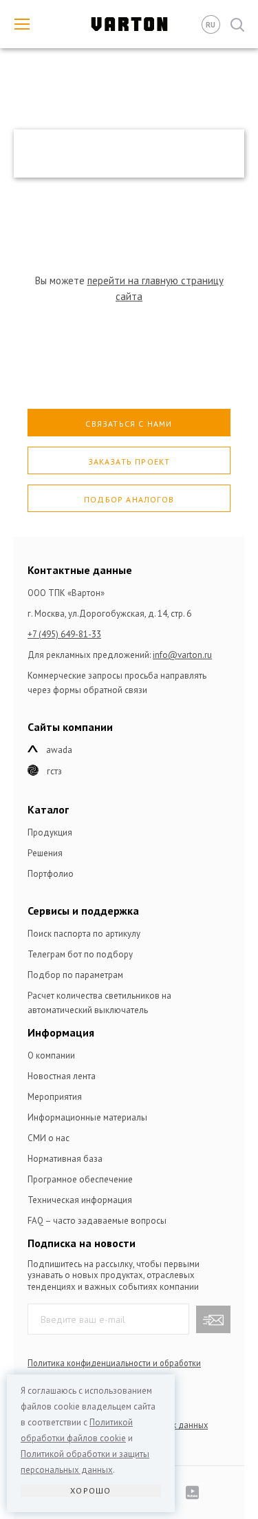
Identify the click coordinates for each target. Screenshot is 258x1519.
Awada (59, 750)
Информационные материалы (87, 1117)
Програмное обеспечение (80, 1179)
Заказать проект (129, 461)
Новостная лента (62, 1076)
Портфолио (51, 874)
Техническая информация (80, 1200)
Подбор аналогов (129, 499)
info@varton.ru (182, 655)
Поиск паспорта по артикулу (84, 933)
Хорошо (90, 1490)
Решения (45, 853)
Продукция (50, 832)
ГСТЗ (54, 771)
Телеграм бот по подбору (80, 954)
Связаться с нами (128, 423)
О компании (51, 1055)
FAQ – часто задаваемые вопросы (97, 1220)
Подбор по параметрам (75, 975)
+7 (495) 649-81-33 (64, 634)
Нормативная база (65, 1159)
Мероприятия (55, 1097)
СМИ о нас (48, 1138)
